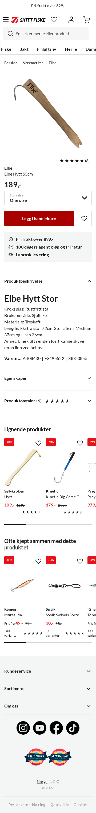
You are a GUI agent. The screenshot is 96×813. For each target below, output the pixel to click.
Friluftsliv (47, 49)
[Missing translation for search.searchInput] (8, 33)
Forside (10, 63)
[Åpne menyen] (5, 19)
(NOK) (48, 781)
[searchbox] (51, 33)
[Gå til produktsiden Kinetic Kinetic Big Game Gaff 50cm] (64, 467)
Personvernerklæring (27, 805)
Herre (71, 49)
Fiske (6, 49)
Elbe (52, 63)
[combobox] (46, 33)
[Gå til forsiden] (28, 19)
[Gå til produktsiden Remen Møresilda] (23, 585)
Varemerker (33, 63)
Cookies (80, 805)
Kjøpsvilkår (60, 805)
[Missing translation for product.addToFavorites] (84, 218)
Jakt (24, 49)
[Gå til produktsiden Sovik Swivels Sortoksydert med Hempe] (64, 585)
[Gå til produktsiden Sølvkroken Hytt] (23, 467)
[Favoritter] (54, 19)
